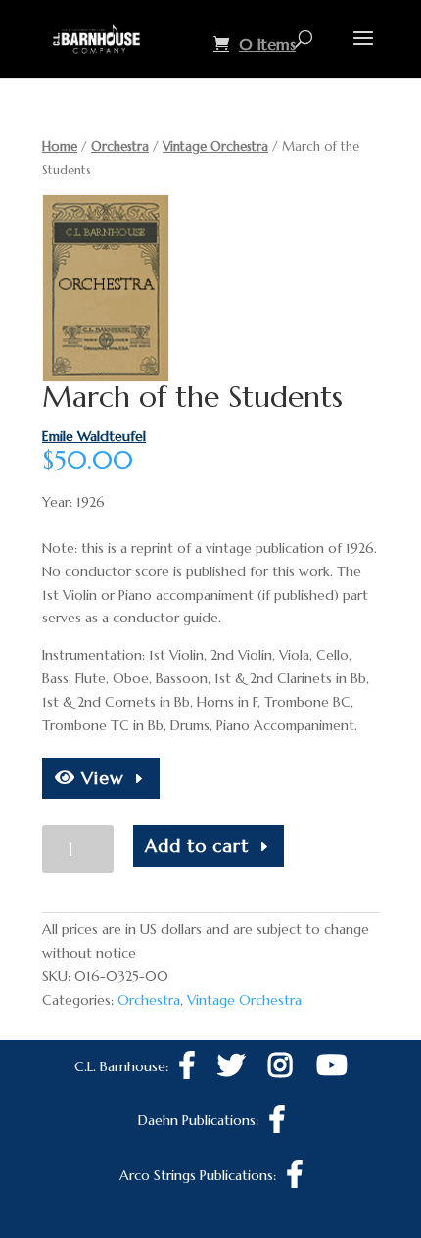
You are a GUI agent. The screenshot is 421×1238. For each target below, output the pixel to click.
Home (59, 146)
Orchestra (120, 146)
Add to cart (197, 845)
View (99, 778)
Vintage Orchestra (215, 146)
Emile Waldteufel (94, 436)
